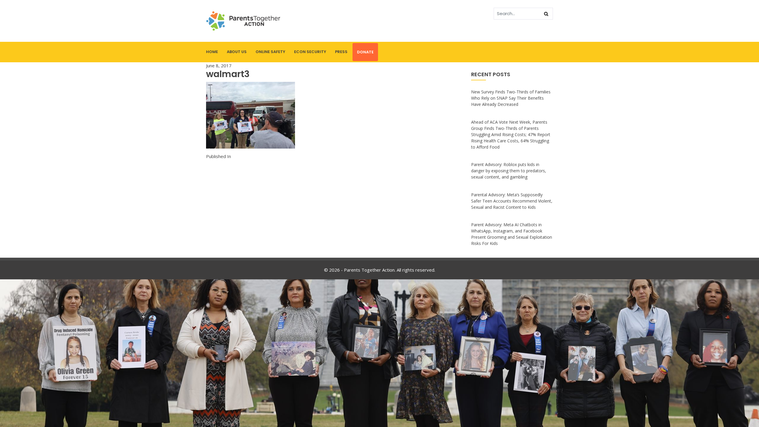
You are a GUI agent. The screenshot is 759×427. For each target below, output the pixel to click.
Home (212, 52)
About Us (237, 52)
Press (341, 52)
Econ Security (310, 52)
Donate (365, 52)
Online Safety (270, 52)
